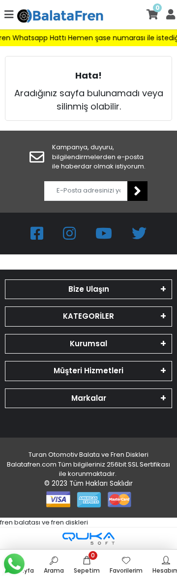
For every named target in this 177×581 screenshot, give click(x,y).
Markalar (88, 398)
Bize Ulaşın (88, 289)
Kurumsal (88, 343)
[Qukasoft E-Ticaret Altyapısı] (88, 538)
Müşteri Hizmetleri (88, 370)
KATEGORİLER (88, 316)
